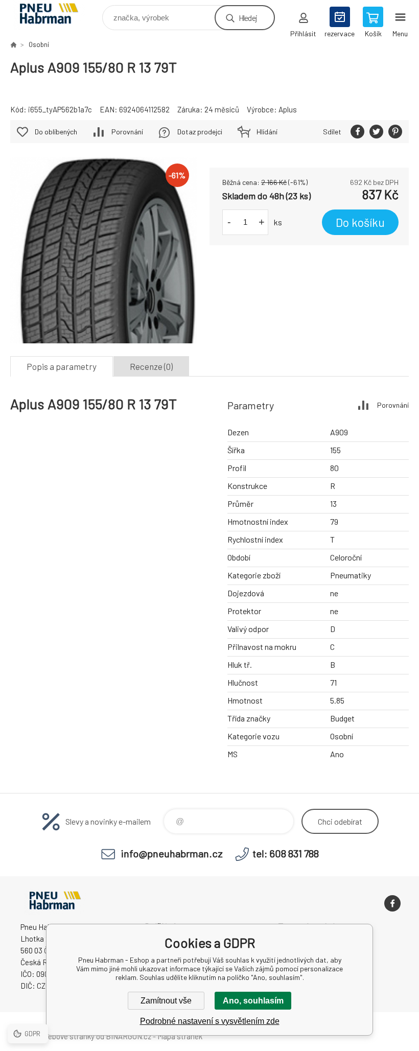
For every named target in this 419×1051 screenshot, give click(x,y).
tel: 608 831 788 (285, 853)
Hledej (248, 17)
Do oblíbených (56, 131)
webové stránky (68, 1036)
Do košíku (360, 222)
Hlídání (267, 131)
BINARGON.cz (128, 1036)
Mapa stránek (179, 1036)
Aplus (287, 109)
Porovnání (127, 131)
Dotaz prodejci (199, 131)
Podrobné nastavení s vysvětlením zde (210, 1021)
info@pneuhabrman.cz (172, 853)
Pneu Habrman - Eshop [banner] (55, 15)
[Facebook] (392, 903)
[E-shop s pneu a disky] (13, 44)
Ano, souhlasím (253, 1000)
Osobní (39, 44)
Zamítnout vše (166, 1000)
